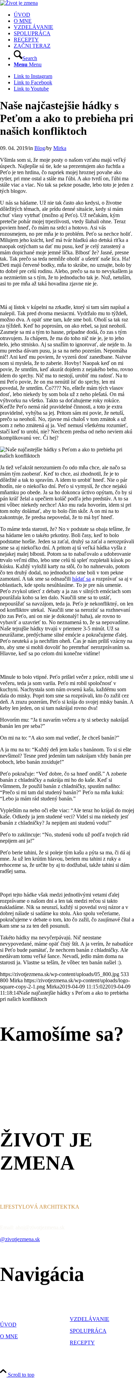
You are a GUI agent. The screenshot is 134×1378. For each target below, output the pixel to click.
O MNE (9, 1336)
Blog (39, 148)
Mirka (59, 148)
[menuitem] (74, 15)
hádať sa (81, 579)
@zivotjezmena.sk (20, 1239)
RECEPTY (82, 1343)
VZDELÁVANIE (89, 1319)
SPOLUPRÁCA (88, 1331)
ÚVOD (8, 1325)
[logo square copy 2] (19, 3)
